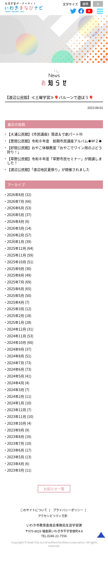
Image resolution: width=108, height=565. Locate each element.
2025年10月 (16, 261)
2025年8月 (15, 275)
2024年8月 (15, 355)
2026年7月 (15, 201)
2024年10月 (16, 342)
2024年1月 (15, 402)
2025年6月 (15, 288)
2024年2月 (15, 396)
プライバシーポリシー (68, 510)
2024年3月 (15, 389)
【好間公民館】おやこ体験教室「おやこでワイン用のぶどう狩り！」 (54, 149)
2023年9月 (15, 429)
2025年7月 (15, 281)
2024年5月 (15, 376)
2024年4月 (15, 382)
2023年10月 (16, 423)
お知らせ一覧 (54, 488)
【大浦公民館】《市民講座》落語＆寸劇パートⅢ (45, 134)
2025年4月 (15, 302)
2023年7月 (15, 443)
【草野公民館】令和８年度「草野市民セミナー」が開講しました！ (54, 160)
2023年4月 (15, 463)
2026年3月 (15, 228)
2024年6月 (15, 369)
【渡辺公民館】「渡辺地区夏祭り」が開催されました (48, 169)
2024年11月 (16, 335)
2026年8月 (15, 194)
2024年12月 (16, 329)
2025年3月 (15, 308)
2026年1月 (15, 241)
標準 (85, 4)
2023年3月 (15, 470)
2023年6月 (15, 450)
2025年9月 (15, 268)
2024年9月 (15, 349)
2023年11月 (16, 416)
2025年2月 (15, 315)
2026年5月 (15, 214)
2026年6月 (15, 207)
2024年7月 (15, 362)
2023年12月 (16, 409)
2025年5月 (15, 295)
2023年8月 (15, 436)
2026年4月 (15, 221)
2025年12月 (16, 248)
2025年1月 (15, 322)
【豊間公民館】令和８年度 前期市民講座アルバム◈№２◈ (54, 140)
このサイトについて (33, 510)
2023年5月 (15, 456)
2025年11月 (16, 255)
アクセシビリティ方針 (53, 516)
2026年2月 (15, 234)
